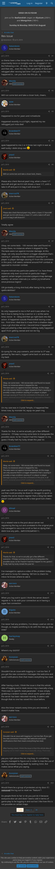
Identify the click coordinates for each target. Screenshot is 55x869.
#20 (52, 783)
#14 (52, 547)
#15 (52, 593)
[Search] (51, 3)
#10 (52, 373)
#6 (53, 203)
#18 (52, 667)
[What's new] (46, 3)
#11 (52, 427)
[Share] (49, 56)
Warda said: (7, 170)
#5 (53, 164)
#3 (53, 111)
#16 (52, 619)
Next (28, 810)
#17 (52, 646)
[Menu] (4, 3)
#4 (53, 141)
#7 (53, 241)
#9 (53, 347)
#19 (52, 727)
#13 (52, 518)
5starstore (7, 40)
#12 (52, 456)
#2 (53, 90)
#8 (53, 306)
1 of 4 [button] (20, 810)
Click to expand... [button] (27, 400)
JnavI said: (7, 208)
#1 (53, 56)
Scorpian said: (8, 732)
